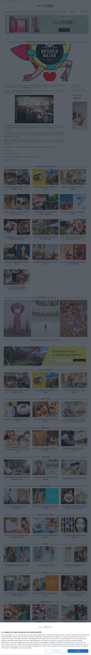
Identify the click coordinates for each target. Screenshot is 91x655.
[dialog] (45, 638)
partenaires (15, 634)
